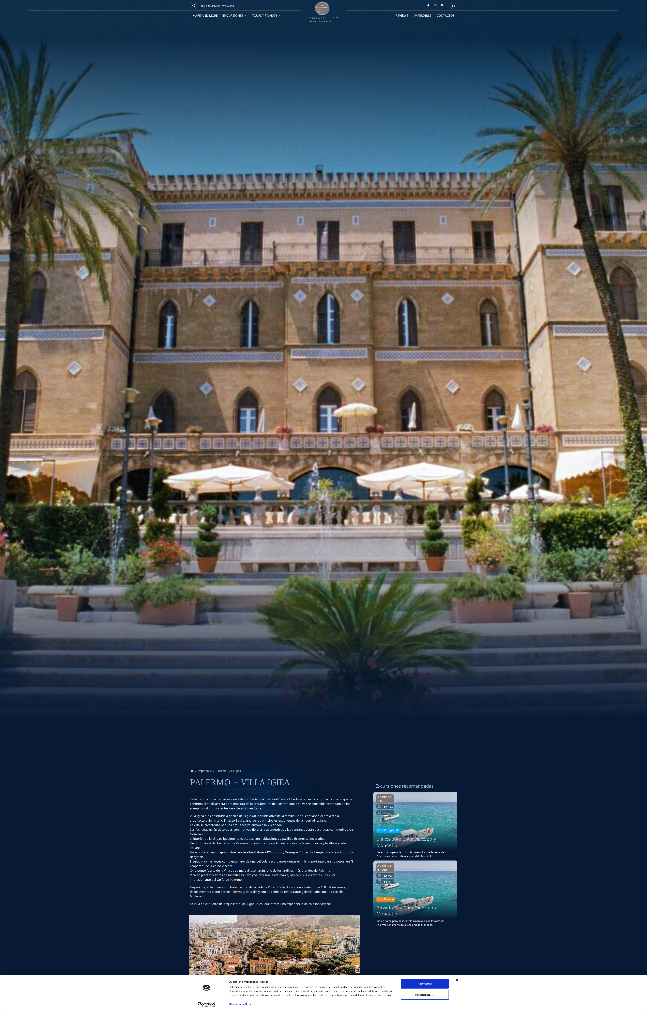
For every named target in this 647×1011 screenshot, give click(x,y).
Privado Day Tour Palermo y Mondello (406, 911)
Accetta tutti (425, 983)
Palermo (244, 799)
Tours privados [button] (265, 15)
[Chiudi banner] (457, 980)
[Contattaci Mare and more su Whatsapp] (435, 6)
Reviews (402, 15)
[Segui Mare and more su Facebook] (428, 6)
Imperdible (422, 15)
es (453, 5)
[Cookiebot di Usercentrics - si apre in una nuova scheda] (206, 1004)
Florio (299, 816)
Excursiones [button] (233, 15)
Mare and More (205, 15)
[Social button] (193, 5)
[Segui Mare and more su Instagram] (442, 6)
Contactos (445, 15)
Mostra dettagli (238, 1004)
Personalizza (422, 994)
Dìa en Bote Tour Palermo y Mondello (406, 842)
